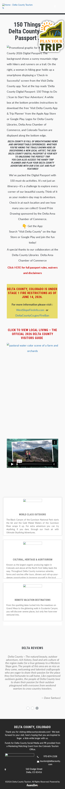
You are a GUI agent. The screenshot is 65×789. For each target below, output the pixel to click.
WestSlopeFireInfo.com (31, 310)
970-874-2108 (50, 756)
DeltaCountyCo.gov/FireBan (32, 315)
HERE (17, 267)
